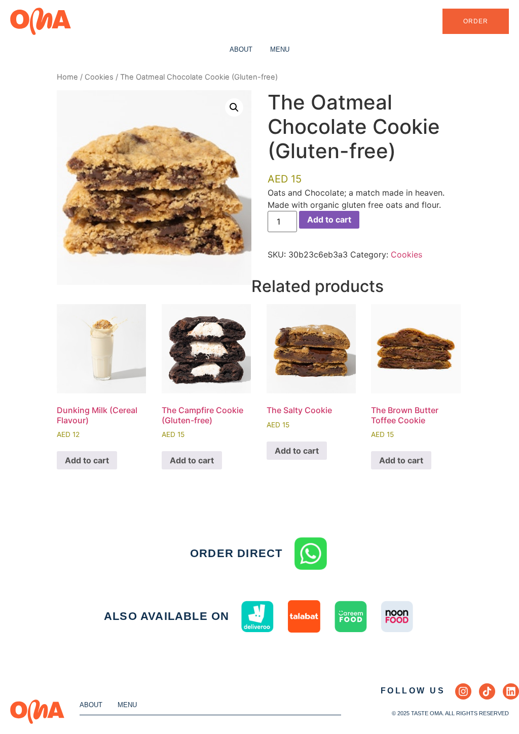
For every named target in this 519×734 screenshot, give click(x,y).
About (241, 49)
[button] (234, 107)
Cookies (99, 77)
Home (67, 77)
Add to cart (329, 219)
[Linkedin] (511, 691)
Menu (279, 49)
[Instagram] (463, 691)
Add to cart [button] (87, 460)
